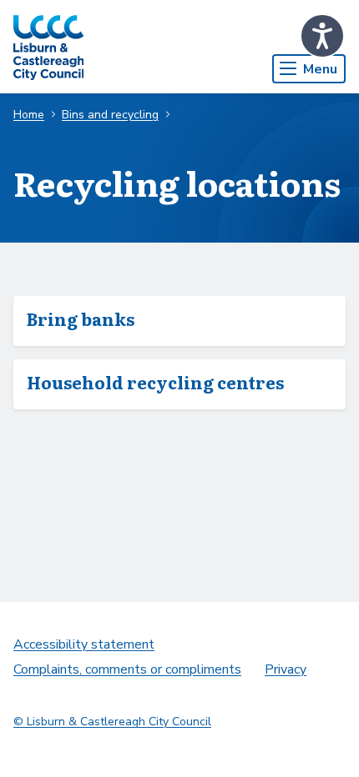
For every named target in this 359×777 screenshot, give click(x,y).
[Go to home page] (48, 46)
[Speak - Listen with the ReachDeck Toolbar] (322, 35)
